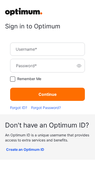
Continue (48, 94)
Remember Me (29, 79)
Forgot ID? (18, 107)
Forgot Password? (46, 107)
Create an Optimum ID (25, 149)
